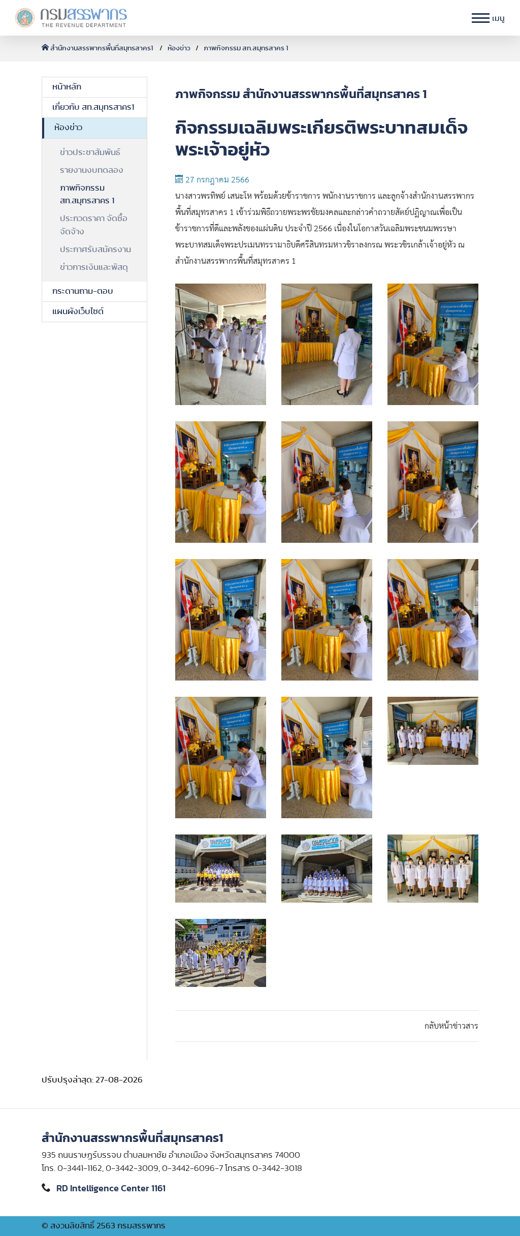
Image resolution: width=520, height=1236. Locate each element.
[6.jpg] (432, 482)
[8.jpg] (326, 620)
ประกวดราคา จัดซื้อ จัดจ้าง (93, 224)
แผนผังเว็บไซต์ (78, 311)
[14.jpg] (326, 869)
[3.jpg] (432, 344)
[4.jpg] (220, 482)
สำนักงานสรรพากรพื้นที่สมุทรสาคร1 (101, 48)
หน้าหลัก (66, 87)
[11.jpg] (326, 757)
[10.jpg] (220, 757)
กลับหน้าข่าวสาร (451, 1026)
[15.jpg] (432, 869)
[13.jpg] (220, 869)
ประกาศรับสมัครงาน (95, 249)
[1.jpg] (220, 344)
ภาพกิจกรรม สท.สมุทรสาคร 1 (246, 48)
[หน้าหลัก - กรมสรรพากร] (71, 17)
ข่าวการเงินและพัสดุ (94, 267)
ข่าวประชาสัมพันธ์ (90, 152)
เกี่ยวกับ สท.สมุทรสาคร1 (93, 107)
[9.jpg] (432, 620)
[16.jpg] (220, 953)
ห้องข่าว (179, 48)
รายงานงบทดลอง (91, 170)
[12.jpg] (432, 731)
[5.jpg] (326, 482)
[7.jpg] (220, 620)
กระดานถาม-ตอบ (82, 291)
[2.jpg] (326, 344)
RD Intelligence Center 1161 (111, 1188)
